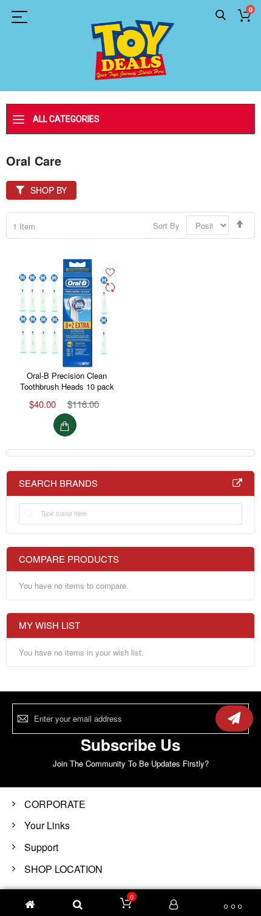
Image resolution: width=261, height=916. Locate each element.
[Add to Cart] (64, 424)
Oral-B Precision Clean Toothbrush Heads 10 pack (67, 381)
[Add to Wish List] (110, 270)
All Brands (237, 483)
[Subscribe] (234, 718)
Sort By (166, 225)
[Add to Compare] (110, 288)
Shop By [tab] (48, 190)
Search (220, 15)
